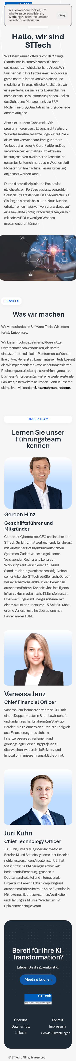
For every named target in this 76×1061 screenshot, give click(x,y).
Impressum (57, 1026)
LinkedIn (20, 1032)
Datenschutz (20, 1026)
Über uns (20, 1020)
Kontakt (57, 1020)
